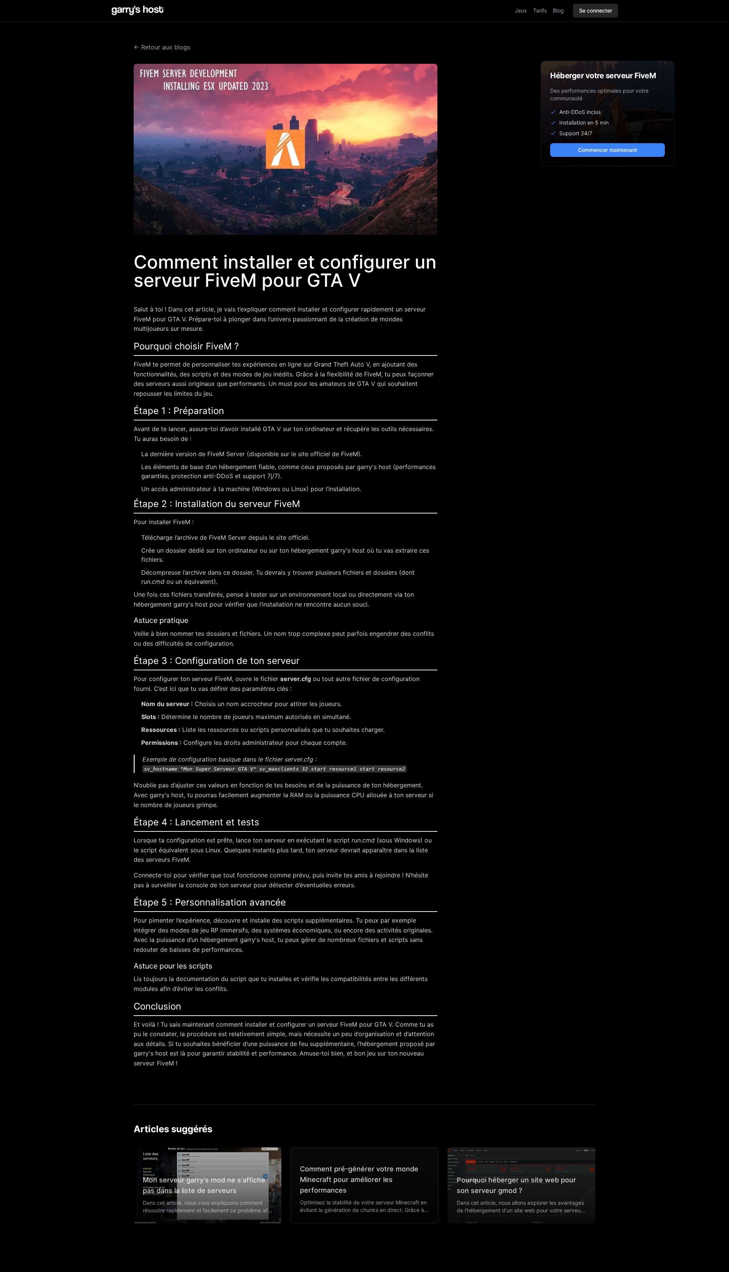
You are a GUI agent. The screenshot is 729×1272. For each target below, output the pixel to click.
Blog (558, 10)
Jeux (521, 10)
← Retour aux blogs (162, 47)
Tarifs (540, 10)
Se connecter (595, 10)
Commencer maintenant (607, 150)
